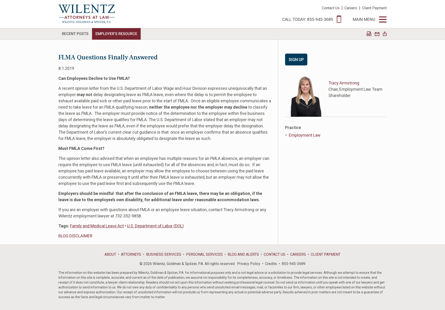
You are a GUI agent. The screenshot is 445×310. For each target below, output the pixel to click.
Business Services (163, 254)
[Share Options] (385, 34)
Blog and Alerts (243, 254)
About (110, 254)
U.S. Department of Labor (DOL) (155, 225)
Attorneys (131, 254)
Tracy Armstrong (343, 83)
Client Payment (374, 8)
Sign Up (296, 59)
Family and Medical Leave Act (97, 225)
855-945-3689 (293, 264)
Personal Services (204, 254)
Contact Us (331, 8)
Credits (271, 264)
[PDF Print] (369, 34)
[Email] (377, 34)
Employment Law (305, 135)
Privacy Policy (248, 264)
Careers (350, 8)
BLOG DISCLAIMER (75, 235)
